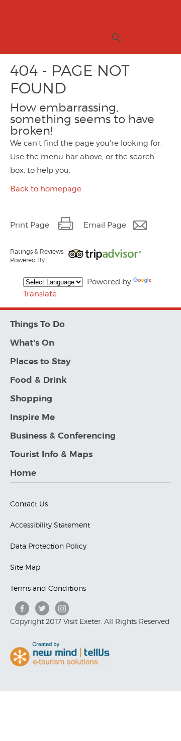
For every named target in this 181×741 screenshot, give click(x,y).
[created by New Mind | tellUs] (60, 664)
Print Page (29, 225)
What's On (32, 343)
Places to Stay (40, 361)
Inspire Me (32, 417)
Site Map (25, 567)
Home (23, 473)
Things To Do (37, 324)
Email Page (104, 225)
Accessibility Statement (50, 524)
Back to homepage (45, 188)
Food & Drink (38, 380)
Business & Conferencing (63, 436)
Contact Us (29, 503)
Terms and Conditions (48, 588)
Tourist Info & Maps (51, 454)
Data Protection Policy (48, 546)
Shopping (31, 398)
